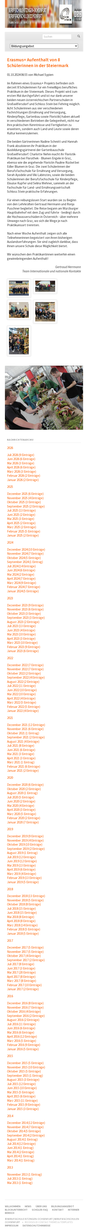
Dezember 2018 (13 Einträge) (26, 896)
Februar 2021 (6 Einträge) (23, 766)
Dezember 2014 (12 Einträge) (26, 1123)
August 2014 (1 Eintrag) (22, 1139)
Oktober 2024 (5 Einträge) (24, 558)
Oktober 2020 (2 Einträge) (24, 789)
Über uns (41, 1206)
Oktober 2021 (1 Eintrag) (23, 733)
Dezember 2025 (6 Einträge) (25, 494)
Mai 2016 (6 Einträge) (20, 1032)
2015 (10, 1056)
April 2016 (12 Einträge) (22, 1036)
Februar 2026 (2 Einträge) (23, 476)
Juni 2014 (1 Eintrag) (20, 1148)
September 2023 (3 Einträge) (26, 618)
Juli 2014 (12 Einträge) (21, 1144)
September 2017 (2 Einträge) (26, 960)
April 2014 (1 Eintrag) (20, 1156)
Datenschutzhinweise (36, 1225)
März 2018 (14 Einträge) (22, 925)
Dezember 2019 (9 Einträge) (25, 836)
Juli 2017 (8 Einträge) (20, 964)
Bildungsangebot (62, 1206)
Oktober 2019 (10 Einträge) (24, 844)
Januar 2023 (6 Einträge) (23, 651)
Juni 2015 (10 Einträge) (22, 1088)
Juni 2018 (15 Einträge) (22, 913)
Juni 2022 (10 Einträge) (22, 690)
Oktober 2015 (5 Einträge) (24, 1071)
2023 (10, 598)
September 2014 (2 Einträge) (26, 1135)
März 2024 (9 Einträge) (21, 583)
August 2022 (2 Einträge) (23, 682)
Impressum (11, 1225)
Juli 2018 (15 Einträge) (21, 908)
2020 (10, 778)
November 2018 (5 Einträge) (25, 900)
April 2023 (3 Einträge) (21, 639)
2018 (10, 889)
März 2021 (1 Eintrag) (20, 762)
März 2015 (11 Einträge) (22, 1101)
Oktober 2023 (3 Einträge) (24, 614)
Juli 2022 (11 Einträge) (21, 686)
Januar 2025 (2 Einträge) (23, 535)
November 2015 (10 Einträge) (26, 1067)
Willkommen (13, 1206)
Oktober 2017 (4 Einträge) (24, 956)
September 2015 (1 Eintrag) (25, 1076)
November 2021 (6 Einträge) (25, 729)
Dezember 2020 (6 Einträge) (25, 785)
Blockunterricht (16, 1209)
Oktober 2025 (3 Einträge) (24, 502)
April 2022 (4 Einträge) (21, 698)
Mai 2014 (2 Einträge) (20, 1152)
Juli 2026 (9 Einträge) (20, 455)
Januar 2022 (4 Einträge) (23, 711)
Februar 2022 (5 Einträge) (23, 707)
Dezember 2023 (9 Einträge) (25, 605)
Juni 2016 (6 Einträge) (21, 1028)
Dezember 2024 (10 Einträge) (26, 549)
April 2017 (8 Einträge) (21, 977)
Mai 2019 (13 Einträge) (21, 865)
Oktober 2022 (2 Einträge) (24, 673)
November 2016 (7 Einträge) (25, 1007)
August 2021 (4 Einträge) (23, 741)
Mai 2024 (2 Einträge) (20, 574)
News (28, 1206)
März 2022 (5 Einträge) (21, 702)
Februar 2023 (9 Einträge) (23, 647)
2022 (10, 658)
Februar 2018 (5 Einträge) (23, 929)
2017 (10, 941)
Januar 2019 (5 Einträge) (23, 882)
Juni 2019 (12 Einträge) (22, 861)
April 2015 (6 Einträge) (21, 1096)
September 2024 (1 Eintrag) (25, 562)
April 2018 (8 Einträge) (21, 921)
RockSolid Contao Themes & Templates (49, 1222)
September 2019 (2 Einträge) (26, 849)
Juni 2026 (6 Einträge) (21, 459)
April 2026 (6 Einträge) (21, 467)
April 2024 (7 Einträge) (21, 578)
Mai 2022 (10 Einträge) (21, 694)
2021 (10, 718)
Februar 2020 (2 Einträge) (23, 818)
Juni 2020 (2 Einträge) (21, 801)
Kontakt (58, 1209)
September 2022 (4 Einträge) (26, 677)
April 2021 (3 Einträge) (21, 758)
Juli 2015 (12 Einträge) (21, 1084)
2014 (10, 1116)
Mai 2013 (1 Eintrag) (19, 1183)
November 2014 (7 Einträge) (25, 1127)
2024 (10, 542)
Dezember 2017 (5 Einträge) (25, 947)
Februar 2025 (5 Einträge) (23, 531)
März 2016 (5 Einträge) (21, 1041)
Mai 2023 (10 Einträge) (21, 634)
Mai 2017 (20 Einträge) (21, 972)
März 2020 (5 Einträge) (21, 814)
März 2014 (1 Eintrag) (20, 1160)
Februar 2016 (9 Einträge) (23, 1045)
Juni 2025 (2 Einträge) (21, 515)
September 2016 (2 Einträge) (26, 1016)
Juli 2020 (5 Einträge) (20, 797)
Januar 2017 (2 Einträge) (23, 989)
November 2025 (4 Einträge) (25, 498)
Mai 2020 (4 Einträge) (20, 806)
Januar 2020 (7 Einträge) (23, 822)
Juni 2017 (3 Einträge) (21, 968)
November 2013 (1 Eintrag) (24, 1174)
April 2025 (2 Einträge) (21, 523)
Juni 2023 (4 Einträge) (21, 630)
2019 (10, 829)
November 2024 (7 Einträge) (25, 553)
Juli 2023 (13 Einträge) (21, 626)
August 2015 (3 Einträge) (23, 1080)
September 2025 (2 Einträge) (26, 506)
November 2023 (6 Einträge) (25, 609)
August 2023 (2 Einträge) (23, 622)
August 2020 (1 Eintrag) (22, 793)
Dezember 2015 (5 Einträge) (25, 1063)
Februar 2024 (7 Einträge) (23, 587)
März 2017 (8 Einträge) (21, 981)
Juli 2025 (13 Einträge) (21, 510)
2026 (10, 448)
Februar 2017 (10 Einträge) (24, 985)
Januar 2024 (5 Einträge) (23, 591)
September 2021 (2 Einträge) (26, 737)
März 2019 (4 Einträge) (21, 874)
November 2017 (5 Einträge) (25, 952)
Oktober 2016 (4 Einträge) (24, 1011)
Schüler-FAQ (40, 1209)
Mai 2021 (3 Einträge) (20, 754)
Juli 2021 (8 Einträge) (20, 746)
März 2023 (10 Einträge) (22, 643)
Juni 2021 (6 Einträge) (21, 750)
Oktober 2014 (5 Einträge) (24, 1131)
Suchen (79, 36)
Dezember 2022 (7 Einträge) (25, 665)
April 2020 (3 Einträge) (21, 810)
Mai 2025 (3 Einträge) (20, 519)
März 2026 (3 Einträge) (21, 471)
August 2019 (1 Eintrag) (22, 853)
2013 (10, 1167)
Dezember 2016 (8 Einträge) (25, 1003)
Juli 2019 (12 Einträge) (21, 857)
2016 (10, 996)
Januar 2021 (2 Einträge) (23, 771)
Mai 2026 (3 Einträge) (20, 463)
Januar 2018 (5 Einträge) (23, 933)
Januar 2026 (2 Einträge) (23, 480)
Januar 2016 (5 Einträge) (23, 1049)
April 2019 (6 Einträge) (21, 869)
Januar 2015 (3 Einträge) (23, 1109)
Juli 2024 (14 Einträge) (21, 566)
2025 (10, 487)
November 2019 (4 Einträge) (25, 840)
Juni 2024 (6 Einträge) (21, 570)
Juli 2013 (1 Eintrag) (19, 1178)
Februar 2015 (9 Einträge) (23, 1105)
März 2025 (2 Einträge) (21, 527)
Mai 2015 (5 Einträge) (20, 1092)
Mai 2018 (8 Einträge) (20, 917)
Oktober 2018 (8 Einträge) (24, 904)
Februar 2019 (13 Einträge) (24, 878)
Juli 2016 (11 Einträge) (21, 1024)
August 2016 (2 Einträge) (23, 1020)
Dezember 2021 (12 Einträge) (26, 725)
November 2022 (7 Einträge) (25, 669)
